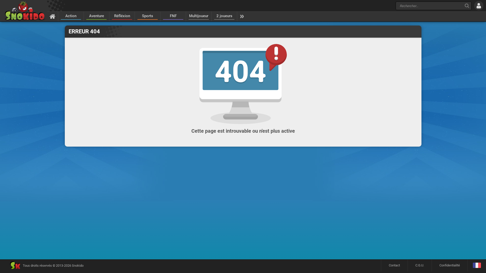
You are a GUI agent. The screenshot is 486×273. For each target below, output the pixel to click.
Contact (394, 265)
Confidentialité (449, 265)
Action (70, 16)
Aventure (96, 16)
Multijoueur (198, 16)
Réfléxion (122, 16)
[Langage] (477, 265)
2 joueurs (224, 16)
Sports (147, 16)
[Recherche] (467, 6)
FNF (173, 16)
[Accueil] (52, 16)
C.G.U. (419, 265)
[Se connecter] (478, 5)
